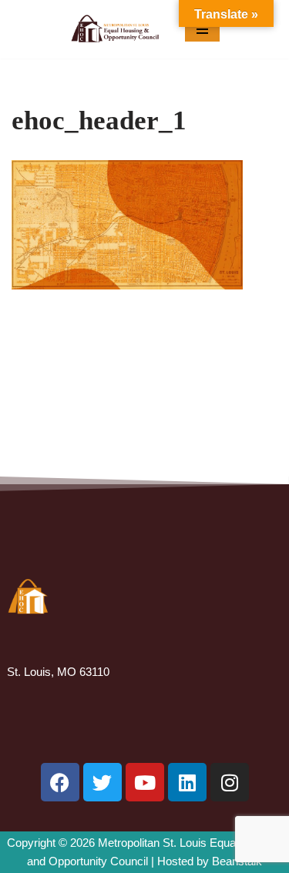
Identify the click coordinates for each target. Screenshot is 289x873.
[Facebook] (60, 782)
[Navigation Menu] (202, 29)
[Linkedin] (187, 782)
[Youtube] (145, 782)
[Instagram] (229, 782)
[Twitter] (102, 782)
